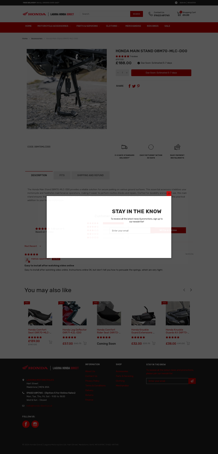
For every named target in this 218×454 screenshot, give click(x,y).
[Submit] (159, 231)
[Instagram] (139, 242)
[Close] (169, 193)
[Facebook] (132, 242)
